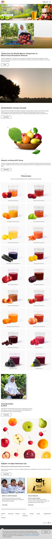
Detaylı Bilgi (6, 117)
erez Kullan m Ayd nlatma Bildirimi (31, 535)
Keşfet (4, 64)
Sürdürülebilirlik (47, 513)
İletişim (38, 513)
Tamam (46, 532)
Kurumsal (32, 513)
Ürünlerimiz (10, 513)
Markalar (17, 513)
